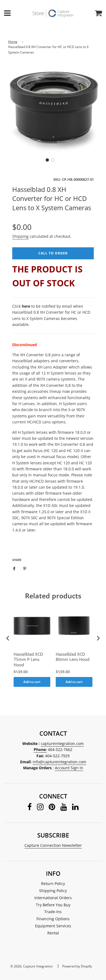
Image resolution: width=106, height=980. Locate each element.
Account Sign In (69, 767)
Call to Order (53, 253)
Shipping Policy (53, 890)
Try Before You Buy (53, 904)
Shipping (20, 236)
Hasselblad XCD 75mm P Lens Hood (28, 659)
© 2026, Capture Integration (31, 966)
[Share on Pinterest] (25, 568)
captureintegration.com (62, 743)
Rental (53, 933)
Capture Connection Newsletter (53, 845)
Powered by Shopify (77, 966)
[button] (47, 160)
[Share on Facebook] (15, 568)
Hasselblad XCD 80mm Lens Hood (72, 657)
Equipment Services (53, 925)
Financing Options (53, 918)
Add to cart (31, 681)
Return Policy (53, 883)
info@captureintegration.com (59, 761)
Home (12, 41)
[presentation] (8, 638)
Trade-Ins (53, 911)
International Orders (53, 897)
